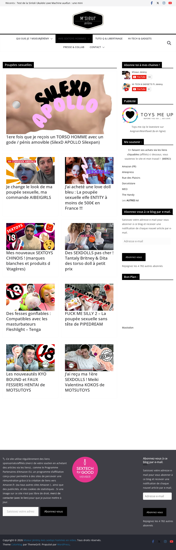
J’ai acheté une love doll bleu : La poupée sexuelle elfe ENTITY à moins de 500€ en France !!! (88, 197)
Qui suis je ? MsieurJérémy (32, 38)
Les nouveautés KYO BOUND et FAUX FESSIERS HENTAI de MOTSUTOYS (26, 382)
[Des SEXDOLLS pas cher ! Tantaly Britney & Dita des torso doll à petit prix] (89, 236)
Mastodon (128, 327)
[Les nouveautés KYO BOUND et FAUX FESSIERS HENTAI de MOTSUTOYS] (30, 357)
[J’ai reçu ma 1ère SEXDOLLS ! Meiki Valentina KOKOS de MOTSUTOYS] (89, 357)
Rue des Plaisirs (131, 177)
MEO (125, 189)
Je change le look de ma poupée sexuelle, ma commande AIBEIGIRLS (29, 192)
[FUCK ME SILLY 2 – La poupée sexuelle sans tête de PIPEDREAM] (89, 297)
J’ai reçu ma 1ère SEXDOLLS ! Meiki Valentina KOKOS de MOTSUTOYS (84, 382)
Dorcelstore (128, 183)
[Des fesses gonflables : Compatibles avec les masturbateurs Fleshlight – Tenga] (30, 297)
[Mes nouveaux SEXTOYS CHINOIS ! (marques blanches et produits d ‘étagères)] (30, 236)
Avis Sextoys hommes (72, 38)
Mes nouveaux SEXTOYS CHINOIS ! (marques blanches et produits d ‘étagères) (29, 261)
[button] (51, 38)
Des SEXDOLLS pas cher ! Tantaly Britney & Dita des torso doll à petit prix (89, 261)
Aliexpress (128, 172)
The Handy (128, 194)
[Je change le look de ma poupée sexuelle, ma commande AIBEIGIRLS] (30, 170)
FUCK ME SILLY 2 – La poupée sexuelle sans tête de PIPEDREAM (86, 318)
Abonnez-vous (134, 257)
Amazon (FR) (129, 166)
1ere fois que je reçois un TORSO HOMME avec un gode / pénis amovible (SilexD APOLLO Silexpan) (54, 139)
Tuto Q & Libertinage (109, 38)
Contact (95, 47)
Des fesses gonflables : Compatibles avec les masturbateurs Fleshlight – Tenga (28, 321)
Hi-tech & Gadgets (140, 38)
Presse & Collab (73, 47)
